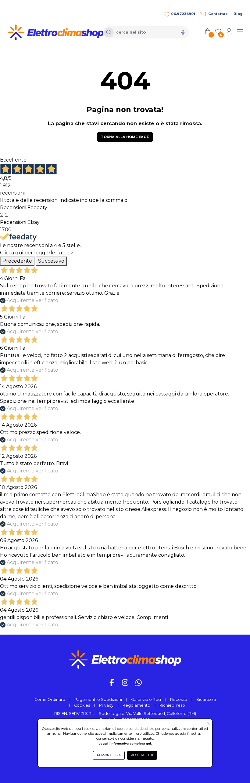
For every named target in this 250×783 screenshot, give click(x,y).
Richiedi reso (172, 705)
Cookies (82, 705)
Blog (238, 14)
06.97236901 (183, 14)
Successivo (51, 261)
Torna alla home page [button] (125, 137)
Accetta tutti (142, 755)
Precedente (17, 261)
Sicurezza (206, 699)
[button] (208, 723)
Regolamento (136, 705)
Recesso (178, 699)
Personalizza (109, 755)
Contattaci (218, 14)
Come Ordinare (49, 699)
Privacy (106, 705)
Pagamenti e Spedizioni (98, 699)
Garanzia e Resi (146, 699)
